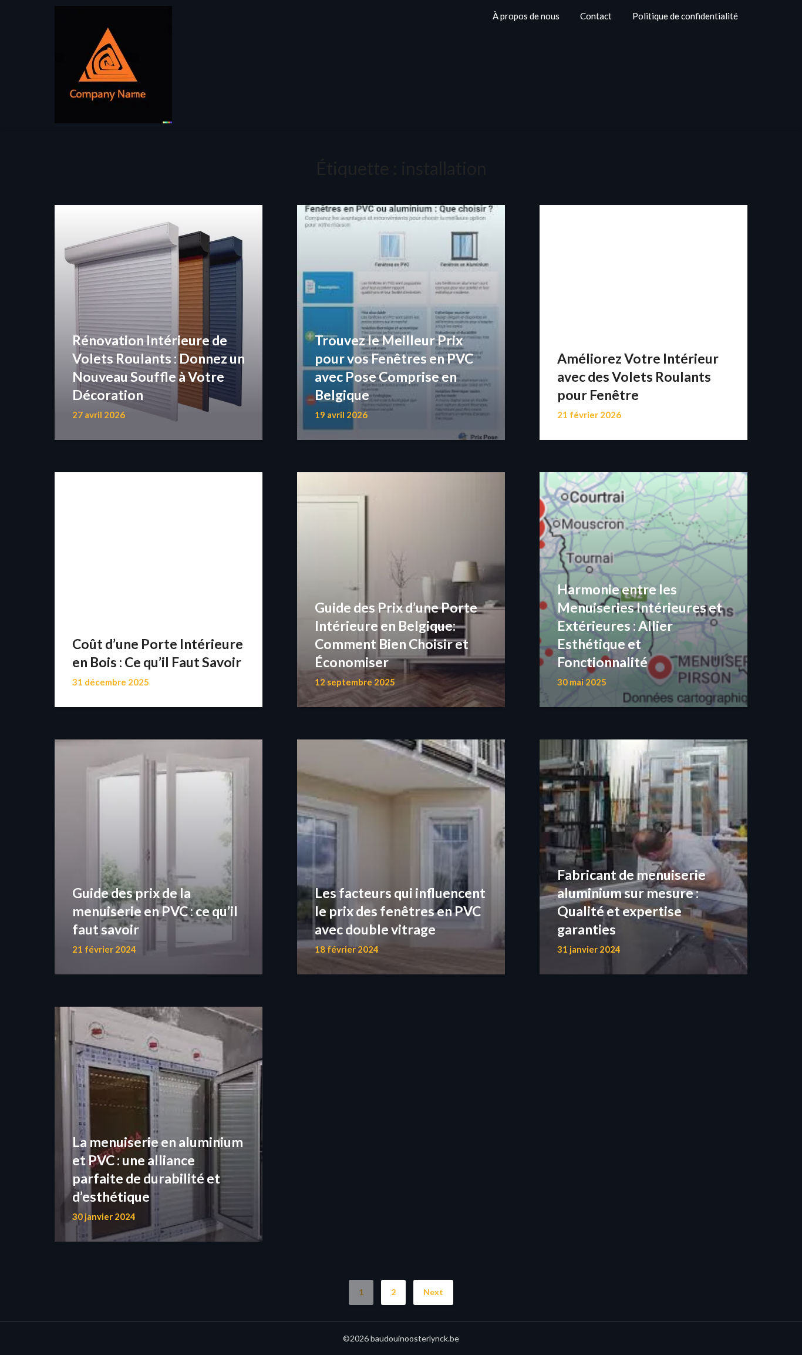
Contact (596, 16)
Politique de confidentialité (685, 16)
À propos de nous (526, 16)
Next (433, 1292)
